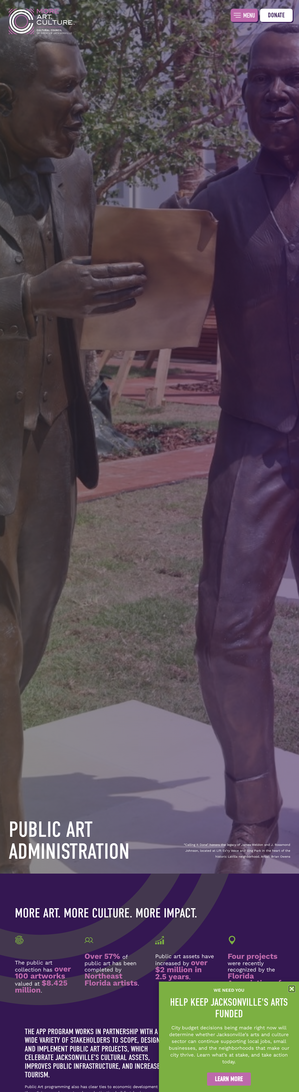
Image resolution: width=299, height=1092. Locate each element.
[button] (292, 989)
